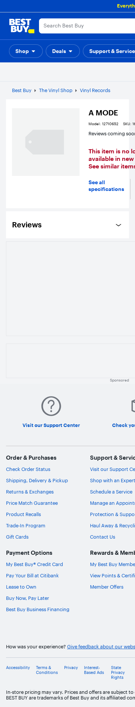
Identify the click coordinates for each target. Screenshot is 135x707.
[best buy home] (21, 25)
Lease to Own (21, 587)
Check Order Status (28, 469)
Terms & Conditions (47, 670)
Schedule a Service (111, 492)
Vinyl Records (95, 90)
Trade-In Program (25, 525)
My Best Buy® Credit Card (34, 564)
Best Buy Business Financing (37, 609)
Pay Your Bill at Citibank (32, 575)
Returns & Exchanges (30, 492)
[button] (26, 51)
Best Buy (22, 90)
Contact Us (102, 537)
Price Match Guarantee (32, 503)
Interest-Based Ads (94, 670)
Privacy (71, 667)
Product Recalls (23, 514)
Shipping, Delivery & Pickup (37, 480)
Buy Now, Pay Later (27, 598)
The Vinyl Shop (55, 90)
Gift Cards (17, 537)
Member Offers (106, 587)
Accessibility (18, 667)
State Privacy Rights (118, 672)
